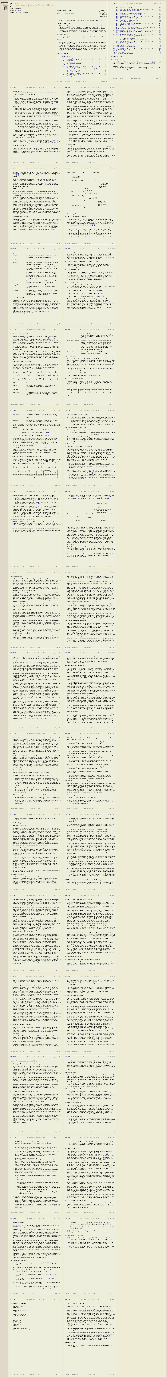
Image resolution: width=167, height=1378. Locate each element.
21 (160, 24)
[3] (93, 473)
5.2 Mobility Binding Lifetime (127, 33)
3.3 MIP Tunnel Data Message (126, 8)
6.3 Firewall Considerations (126, 42)
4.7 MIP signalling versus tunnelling (129, 23)
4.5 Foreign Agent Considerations (128, 19)
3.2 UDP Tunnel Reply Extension (73, 74)
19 (160, 21)
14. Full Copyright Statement (123, 53)
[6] (58, 143)
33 (160, 52)
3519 (16, 3)
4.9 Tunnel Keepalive (123, 26)
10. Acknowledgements (120, 48)
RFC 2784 (100, 293)
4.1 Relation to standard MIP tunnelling (130, 13)
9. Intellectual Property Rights (124, 46)
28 (160, 41)
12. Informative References (122, 51)
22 (160, 27)
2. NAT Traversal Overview (68, 62)
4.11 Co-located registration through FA (130, 28)
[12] (23, 825)
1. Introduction (64, 56)
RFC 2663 (42, 116)
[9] (53, 180)
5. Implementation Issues (122, 30)
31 (160, 48)
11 (160, 9)
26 (160, 34)
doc (3, 4)
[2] (79, 497)
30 (160, 45)
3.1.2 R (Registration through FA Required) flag (82, 69)
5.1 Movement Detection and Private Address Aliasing (134, 31)
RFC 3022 (19, 825)
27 (160, 35)
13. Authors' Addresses (121, 52)
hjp (2, 3)
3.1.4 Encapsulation (72, 71)
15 (160, 16)
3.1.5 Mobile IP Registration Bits (77, 73)
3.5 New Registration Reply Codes (128, 10)
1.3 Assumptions (67, 60)
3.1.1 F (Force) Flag (73, 67)
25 (160, 33)
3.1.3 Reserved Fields (73, 70)
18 (160, 20)
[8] (105, 293)
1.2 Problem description (70, 59)
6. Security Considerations (122, 34)
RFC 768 (49, 1263)
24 (160, 28)
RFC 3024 (48, 180)
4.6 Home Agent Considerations (127, 20)
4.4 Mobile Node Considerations (127, 17)
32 (160, 51)
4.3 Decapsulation (122, 16)
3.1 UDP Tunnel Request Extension (73, 66)
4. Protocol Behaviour (121, 12)
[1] (57, 524)
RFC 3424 (94, 1247)
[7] (86, 1169)
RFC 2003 (99, 290)
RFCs (5, 6)
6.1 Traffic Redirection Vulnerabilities (130, 35)
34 (160, 53)
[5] (103, 296)
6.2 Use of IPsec (122, 41)
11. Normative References (121, 49)
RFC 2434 (47, 1288)
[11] (19, 104)
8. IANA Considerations (121, 45)
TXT (16, 10)
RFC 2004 (98, 296)
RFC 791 (46, 1267)
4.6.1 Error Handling (127, 21)
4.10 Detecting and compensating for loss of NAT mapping (135, 27)
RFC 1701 (15, 605)
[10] (153, 62)
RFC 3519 (6, 8)
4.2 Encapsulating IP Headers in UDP (129, 14)
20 (160, 23)
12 (160, 10)
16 (160, 19)
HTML (20, 10)
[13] (103, 1114)
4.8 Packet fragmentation (125, 24)
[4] (103, 290)
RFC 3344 (149, 62)
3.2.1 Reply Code (71, 76)
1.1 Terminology (67, 58)
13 (160, 14)
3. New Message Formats (67, 65)
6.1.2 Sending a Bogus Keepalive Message (133, 39)
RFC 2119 (53, 143)
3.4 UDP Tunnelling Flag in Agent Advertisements (133, 9)
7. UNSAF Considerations (121, 44)
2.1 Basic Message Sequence (71, 63)
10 (105, 76)
